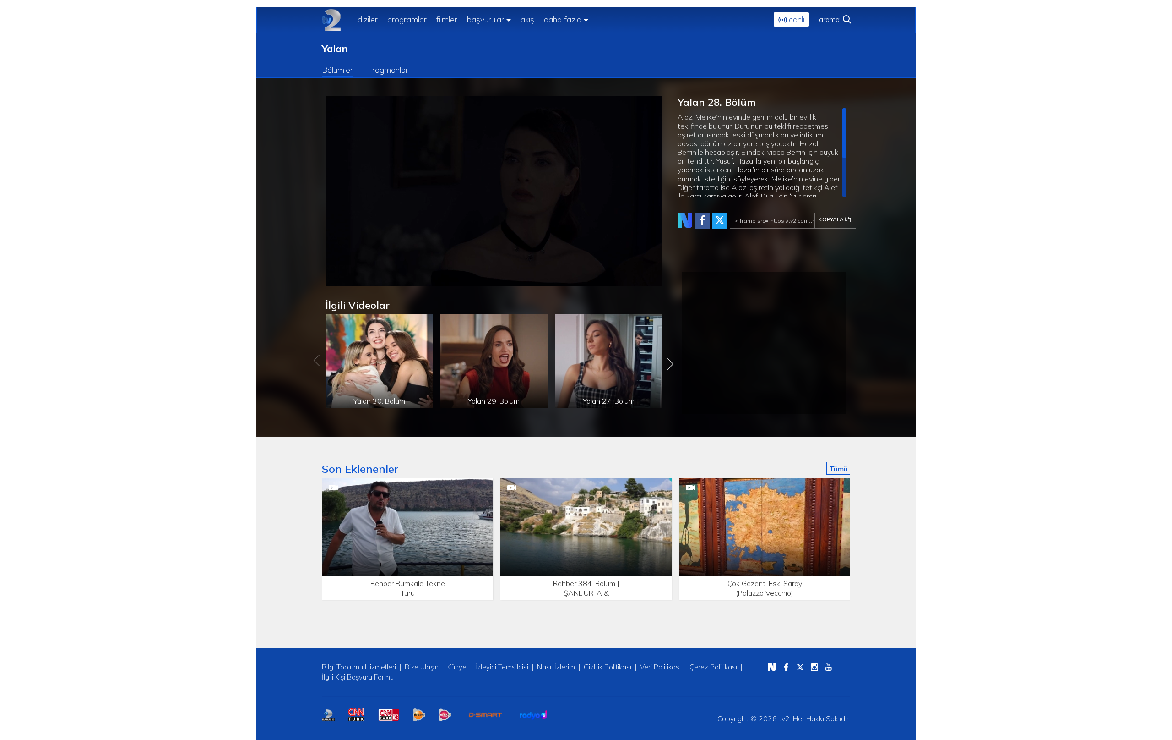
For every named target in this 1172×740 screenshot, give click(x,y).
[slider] (520, 279)
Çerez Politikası (713, 667)
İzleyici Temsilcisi (501, 667)
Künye (457, 667)
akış (527, 19)
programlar (407, 19)
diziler (368, 19)
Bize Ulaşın (422, 667)
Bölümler (337, 70)
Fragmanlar (388, 70)
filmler (446, 19)
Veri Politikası (660, 667)
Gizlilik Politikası (607, 667)
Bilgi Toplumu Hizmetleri (359, 667)
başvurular (485, 19)
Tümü (838, 468)
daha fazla (562, 19)
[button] (353, 279)
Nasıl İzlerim (556, 667)
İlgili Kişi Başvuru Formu (358, 677)
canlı (795, 19)
